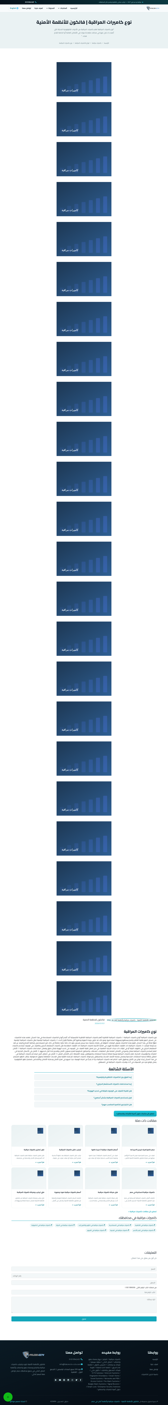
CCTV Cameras (97, 1373)
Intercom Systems (112, 1373)
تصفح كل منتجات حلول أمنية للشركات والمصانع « (135, 1113)
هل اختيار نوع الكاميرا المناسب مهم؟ (116, 1104)
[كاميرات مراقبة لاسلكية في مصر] (139, 1178)
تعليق (84, 1319)
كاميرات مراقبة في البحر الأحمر (143, 1230)
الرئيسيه (73, 8)
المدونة (51, 8)
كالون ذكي (95, 1370)
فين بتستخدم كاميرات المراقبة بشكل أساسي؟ (113, 1097)
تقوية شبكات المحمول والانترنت (105, 1369)
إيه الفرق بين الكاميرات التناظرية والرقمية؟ (114, 1077)
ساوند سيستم (96, 1362)
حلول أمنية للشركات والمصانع (109, 1389)
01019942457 (29, 2)
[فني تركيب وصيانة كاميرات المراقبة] (29, 1178)
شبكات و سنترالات (113, 1364)
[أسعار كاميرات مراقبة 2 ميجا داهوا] (102, 1136)
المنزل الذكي (107, 1362)
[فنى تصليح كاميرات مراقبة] (29, 1136)
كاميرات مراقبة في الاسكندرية (119, 1225)
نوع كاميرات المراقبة (65, 43)
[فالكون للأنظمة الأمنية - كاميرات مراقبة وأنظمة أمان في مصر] (153, 8)
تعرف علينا (39, 8)
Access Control (96, 1381)
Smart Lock (91, 1386)
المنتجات (63, 8)
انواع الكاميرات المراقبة (82, 43)
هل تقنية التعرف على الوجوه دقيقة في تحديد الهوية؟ (109, 1090)
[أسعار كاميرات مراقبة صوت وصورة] (65, 1178)
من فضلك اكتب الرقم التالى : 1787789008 (141, 1287)
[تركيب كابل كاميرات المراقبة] (65, 1136)
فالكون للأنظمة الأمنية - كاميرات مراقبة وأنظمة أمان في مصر (115, 1401)
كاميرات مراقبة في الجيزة (64, 1225)
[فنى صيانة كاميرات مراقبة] (102, 1178)
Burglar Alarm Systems (97, 1384)
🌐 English (14, 8)
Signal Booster (113, 1384)
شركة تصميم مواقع (17, 1401)
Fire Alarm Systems (111, 1381)
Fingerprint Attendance (98, 1375)
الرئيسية (106, 43)
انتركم (105, 1359)
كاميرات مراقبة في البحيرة (119, 1230)
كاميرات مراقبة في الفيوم (96, 1230)
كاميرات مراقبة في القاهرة (144, 1225)
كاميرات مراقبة (96, 43)
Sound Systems (97, 1378)
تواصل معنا (26, 8)
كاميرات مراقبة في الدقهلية (41, 1225)
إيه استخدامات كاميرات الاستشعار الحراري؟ (114, 1084)
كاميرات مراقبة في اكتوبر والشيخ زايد (91, 1225)
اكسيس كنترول (100, 1364)
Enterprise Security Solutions (109, 1386)
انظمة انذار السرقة (103, 1367)
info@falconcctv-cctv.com (70, 1364)
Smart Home (114, 1375)
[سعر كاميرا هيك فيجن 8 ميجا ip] (139, 1136)
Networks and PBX (111, 1378)
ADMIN (53, 1401)
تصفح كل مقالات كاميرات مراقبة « (142, 1211)
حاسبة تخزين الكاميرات (149, 1374)
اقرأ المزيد (151, 1162)
